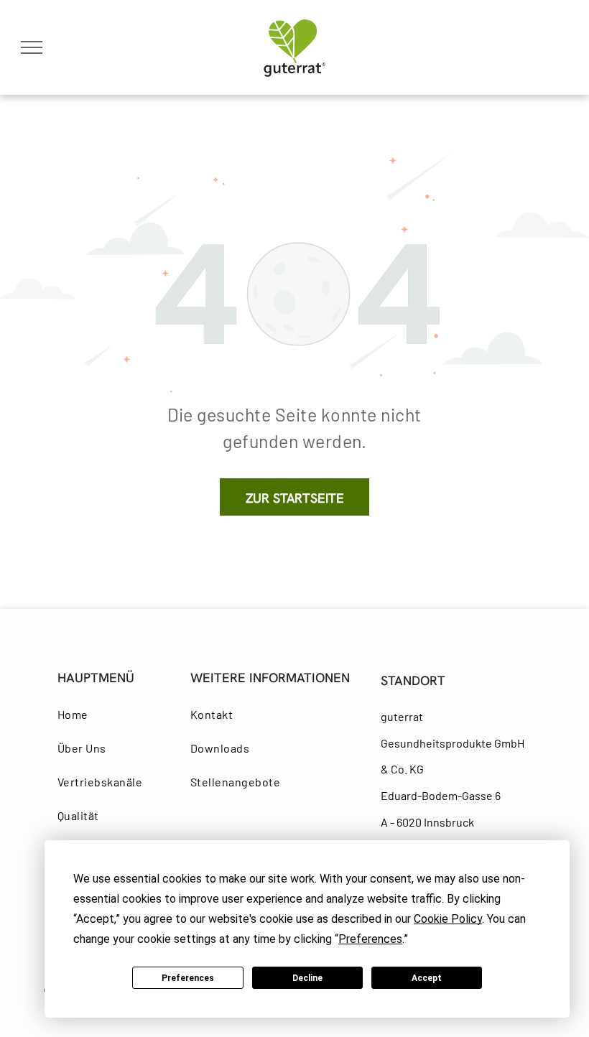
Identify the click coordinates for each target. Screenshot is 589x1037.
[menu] (31, 47)
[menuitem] (110, 714)
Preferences (188, 978)
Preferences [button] (370, 939)
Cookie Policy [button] (448, 919)
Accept (427, 978)
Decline (307, 978)
